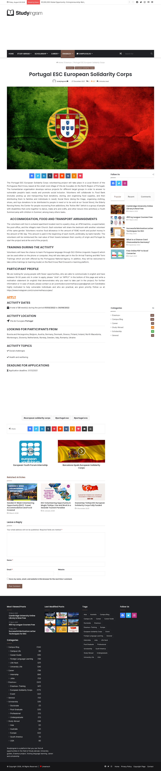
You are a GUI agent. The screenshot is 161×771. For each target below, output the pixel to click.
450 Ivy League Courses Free (139, 217)
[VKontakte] (68, 175)
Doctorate (14, 706)
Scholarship (40, 54)
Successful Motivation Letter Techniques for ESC (139, 229)
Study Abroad (23, 54)
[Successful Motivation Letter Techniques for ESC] (118, 232)
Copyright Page (139, 766)
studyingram (61, 81)
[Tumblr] (49, 175)
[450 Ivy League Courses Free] (118, 220)
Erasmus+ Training (18, 686)
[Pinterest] (55, 175)
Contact (150, 766)
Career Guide (15, 655)
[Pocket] (80, 175)
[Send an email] (67, 81)
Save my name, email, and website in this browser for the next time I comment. (40, 579)
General (115, 335)
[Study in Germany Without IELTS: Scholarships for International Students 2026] (50, 622)
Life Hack (14, 663)
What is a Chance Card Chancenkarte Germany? (138, 240)
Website (61, 570)
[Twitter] (37, 175)
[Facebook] (31, 175)
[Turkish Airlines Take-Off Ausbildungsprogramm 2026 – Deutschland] (61, 629)
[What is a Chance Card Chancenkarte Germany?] (118, 243)
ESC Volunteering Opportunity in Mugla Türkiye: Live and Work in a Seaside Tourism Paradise (56, 505)
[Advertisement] (105, 27)
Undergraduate (16, 717)
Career (54, 54)
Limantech (46, 766)
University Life (16, 667)
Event (12, 694)
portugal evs (81, 418)
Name (10, 560)
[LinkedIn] (43, 175)
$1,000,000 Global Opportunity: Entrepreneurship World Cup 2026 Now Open (71, 2)
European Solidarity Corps (85, 68)
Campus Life (15, 651)
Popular (117, 196)
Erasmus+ (67, 54)
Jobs (12, 678)
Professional (15, 713)
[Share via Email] (84, 428)
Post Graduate (16, 709)
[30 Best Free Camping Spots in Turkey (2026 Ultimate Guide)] (50, 615)
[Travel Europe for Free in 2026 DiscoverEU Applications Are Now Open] (61, 615)
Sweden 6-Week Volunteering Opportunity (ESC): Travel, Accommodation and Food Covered (20, 506)
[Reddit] (62, 175)
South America (16, 737)
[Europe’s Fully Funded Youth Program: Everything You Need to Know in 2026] (61, 622)
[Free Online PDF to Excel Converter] (118, 254)
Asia (12, 725)
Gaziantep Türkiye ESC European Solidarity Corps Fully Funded (90, 504)
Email (10, 570)
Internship (14, 674)
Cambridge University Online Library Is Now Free (139, 207)
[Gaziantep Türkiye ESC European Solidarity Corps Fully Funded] (90, 491)
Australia (13, 729)
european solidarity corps (37, 418)
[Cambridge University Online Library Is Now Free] (118, 209)
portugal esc (63, 418)
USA (12, 741)
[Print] (90, 428)
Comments (146, 196)
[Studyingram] (24, 13)
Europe (13, 733)
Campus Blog (84, 54)
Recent (131, 196)
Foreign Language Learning (21, 659)
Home (11, 54)
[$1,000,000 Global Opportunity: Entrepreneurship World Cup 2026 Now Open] (73, 615)
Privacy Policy (126, 766)
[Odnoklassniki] (74, 175)
